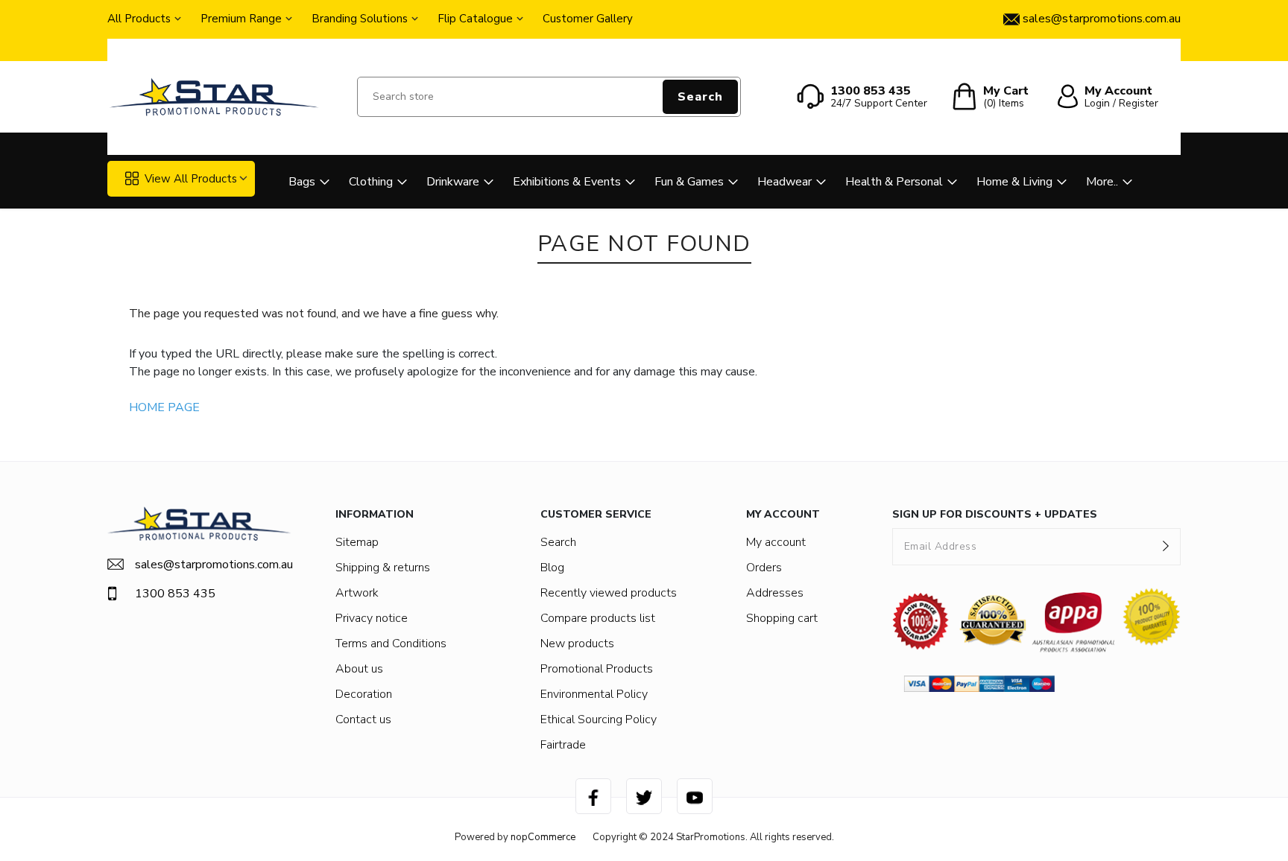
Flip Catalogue (475, 18)
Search (700, 97)
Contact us (363, 719)
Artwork (357, 593)
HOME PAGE (164, 407)
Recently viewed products (608, 593)
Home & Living (1014, 182)
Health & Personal (894, 182)
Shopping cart (782, 618)
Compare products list (597, 618)
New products (577, 643)
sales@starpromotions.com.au (213, 564)
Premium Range (241, 18)
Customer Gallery (588, 18)
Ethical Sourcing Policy (598, 719)
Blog (552, 567)
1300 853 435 (175, 593)
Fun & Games (689, 182)
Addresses (775, 593)
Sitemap (357, 542)
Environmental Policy (594, 694)
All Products (139, 18)
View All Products (191, 178)
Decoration (363, 694)
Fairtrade (563, 745)
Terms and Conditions (390, 643)
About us (359, 669)
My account (776, 542)
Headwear (784, 182)
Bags (301, 182)
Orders (764, 567)
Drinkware (452, 182)
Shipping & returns (382, 567)
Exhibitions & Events (567, 182)
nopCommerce (543, 837)
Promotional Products (596, 669)
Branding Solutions (360, 18)
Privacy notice (371, 618)
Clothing (371, 182)
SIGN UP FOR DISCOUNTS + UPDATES (994, 514)
